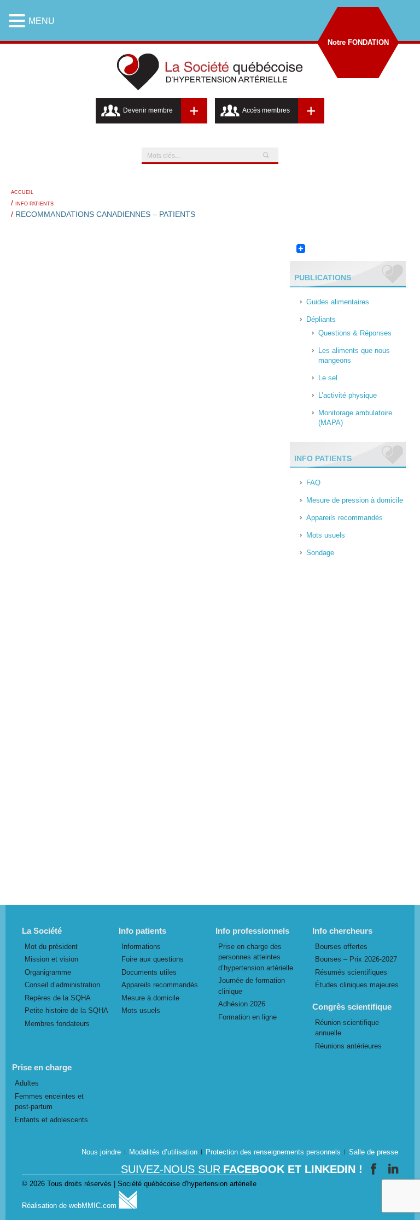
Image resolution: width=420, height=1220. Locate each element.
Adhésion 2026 (241, 1004)
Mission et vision (51, 959)
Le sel (327, 378)
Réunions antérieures (348, 1046)
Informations (141, 946)
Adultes (27, 1083)
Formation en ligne (247, 1017)
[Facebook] (375, 1169)
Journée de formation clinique (251, 985)
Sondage (320, 553)
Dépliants (321, 319)
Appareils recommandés (344, 518)
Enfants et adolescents (51, 1120)
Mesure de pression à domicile (354, 500)
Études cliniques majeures (357, 985)
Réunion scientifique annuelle (347, 1028)
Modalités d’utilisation (163, 1152)
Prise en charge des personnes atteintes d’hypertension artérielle (255, 957)
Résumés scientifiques (351, 972)
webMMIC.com (94, 1205)
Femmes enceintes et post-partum (49, 1101)
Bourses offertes (341, 946)
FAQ (313, 483)
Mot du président (51, 946)
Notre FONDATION (358, 42)
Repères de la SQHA (58, 998)
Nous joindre (101, 1152)
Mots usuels (325, 535)
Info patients (34, 204)
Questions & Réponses (355, 333)
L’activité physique (347, 395)
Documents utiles (149, 972)
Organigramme (48, 972)
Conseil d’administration (62, 985)
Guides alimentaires (337, 302)
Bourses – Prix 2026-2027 (356, 959)
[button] (18, 20)
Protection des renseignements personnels (273, 1152)
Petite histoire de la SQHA (66, 1010)
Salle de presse (373, 1152)
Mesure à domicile (150, 998)
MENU (41, 21)
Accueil (22, 192)
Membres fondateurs (57, 1023)
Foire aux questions (152, 959)
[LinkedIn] (393, 1169)
